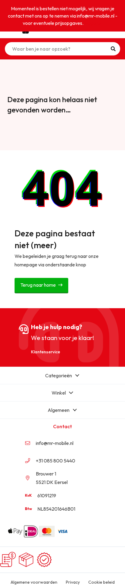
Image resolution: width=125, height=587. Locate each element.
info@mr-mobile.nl (54, 443)
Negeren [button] (93, 23)
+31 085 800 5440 (55, 461)
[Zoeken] (113, 48)
